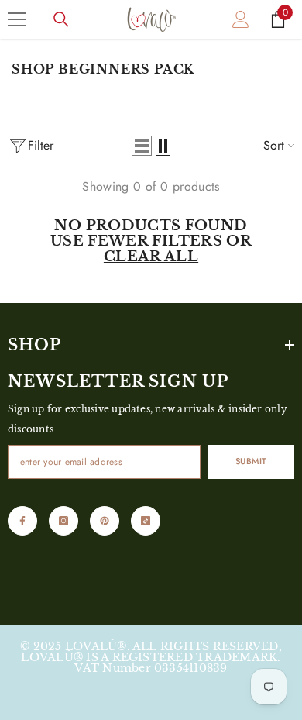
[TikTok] (145, 521)
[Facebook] (22, 521)
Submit (251, 461)
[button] (142, 146)
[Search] (61, 19)
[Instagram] (63, 521)
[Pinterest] (104, 521)
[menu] (17, 19)
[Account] (240, 19)
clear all (151, 256)
